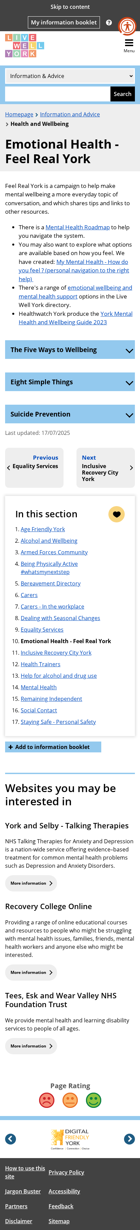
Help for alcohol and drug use (59, 675)
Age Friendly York (43, 529)
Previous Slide (10, 1139)
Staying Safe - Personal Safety (58, 722)
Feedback (61, 1206)
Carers (29, 595)
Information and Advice (70, 114)
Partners (16, 1206)
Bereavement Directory (51, 583)
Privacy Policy (66, 1172)
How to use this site (25, 1172)
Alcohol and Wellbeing (49, 540)
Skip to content (70, 7)
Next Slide (129, 1139)
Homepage (19, 114)
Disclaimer (18, 1221)
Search (123, 94)
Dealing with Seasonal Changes (60, 618)
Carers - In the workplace (52, 606)
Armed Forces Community (54, 552)
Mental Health (39, 687)
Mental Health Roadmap (78, 227)
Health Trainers (40, 664)
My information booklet (64, 22)
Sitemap (59, 1221)
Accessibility (64, 1191)
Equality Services (42, 629)
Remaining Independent (51, 699)
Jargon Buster (23, 1191)
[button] (108, 22)
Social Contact (39, 710)
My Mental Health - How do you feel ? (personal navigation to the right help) (74, 270)
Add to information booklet (52, 747)
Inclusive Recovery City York (56, 652)
